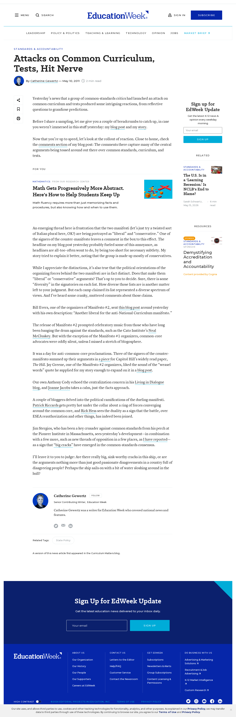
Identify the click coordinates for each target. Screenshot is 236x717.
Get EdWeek (155, 652)
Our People (79, 672)
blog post (117, 126)
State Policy (63, 540)
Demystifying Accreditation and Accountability (198, 259)
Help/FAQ (115, 666)
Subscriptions (155, 659)
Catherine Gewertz (44, 81)
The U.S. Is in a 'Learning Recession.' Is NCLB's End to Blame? (196, 184)
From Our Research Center (70, 181)
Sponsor (189, 247)
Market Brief (196, 33)
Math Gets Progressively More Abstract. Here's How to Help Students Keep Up (78, 191)
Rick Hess (88, 410)
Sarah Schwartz (192, 201)
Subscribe (206, 15)
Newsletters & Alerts (159, 666)
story (142, 126)
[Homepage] (118, 15)
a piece (104, 358)
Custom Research (196, 690)
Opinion (158, 33)
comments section (53, 144)
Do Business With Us (198, 652)
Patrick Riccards (46, 405)
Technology (136, 33)
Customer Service (120, 672)
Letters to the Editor (122, 659)
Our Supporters (81, 679)
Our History (79, 666)
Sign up (150, 625)
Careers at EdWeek (83, 685)
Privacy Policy (151, 701)
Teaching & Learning (102, 33)
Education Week (96, 502)
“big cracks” (63, 444)
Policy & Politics (65, 33)
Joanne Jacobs (59, 387)
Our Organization (82, 659)
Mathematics (41, 181)
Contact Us (117, 652)
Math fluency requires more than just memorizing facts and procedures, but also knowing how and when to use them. (76, 205)
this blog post (129, 307)
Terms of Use (126, 701)
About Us (78, 652)
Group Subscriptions (159, 672)
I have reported (155, 439)
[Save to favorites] (18, 109)
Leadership (35, 33)
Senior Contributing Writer (69, 502)
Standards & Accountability (38, 49)
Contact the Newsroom (124, 679)
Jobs (174, 33)
